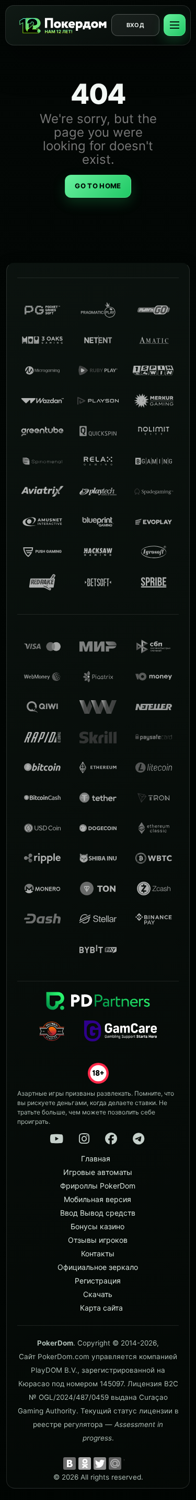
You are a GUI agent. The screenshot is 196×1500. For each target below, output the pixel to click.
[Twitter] (100, 1463)
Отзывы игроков (98, 1239)
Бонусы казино (97, 1226)
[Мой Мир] (115, 1463)
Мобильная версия (97, 1199)
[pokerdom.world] (84, 1139)
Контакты (97, 1253)
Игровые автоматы (97, 1172)
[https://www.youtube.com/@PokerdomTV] (56, 1139)
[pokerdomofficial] (111, 1139)
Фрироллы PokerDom (97, 1185)
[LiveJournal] (130, 1463)
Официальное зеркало (97, 1267)
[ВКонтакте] (69, 1463)
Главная (95, 1158)
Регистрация (98, 1280)
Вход (135, 25)
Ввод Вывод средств (97, 1212)
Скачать (97, 1294)
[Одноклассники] (84, 1463)
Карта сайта (101, 1307)
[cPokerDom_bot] (138, 1139)
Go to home (98, 186)
